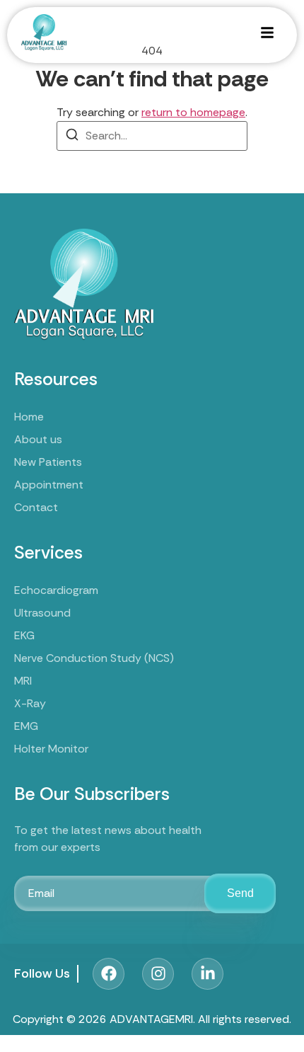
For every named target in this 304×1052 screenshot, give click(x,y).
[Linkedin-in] (207, 974)
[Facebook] (108, 974)
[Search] (72, 137)
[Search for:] (152, 136)
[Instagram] (158, 974)
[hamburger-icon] (267, 35)
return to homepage (193, 112)
